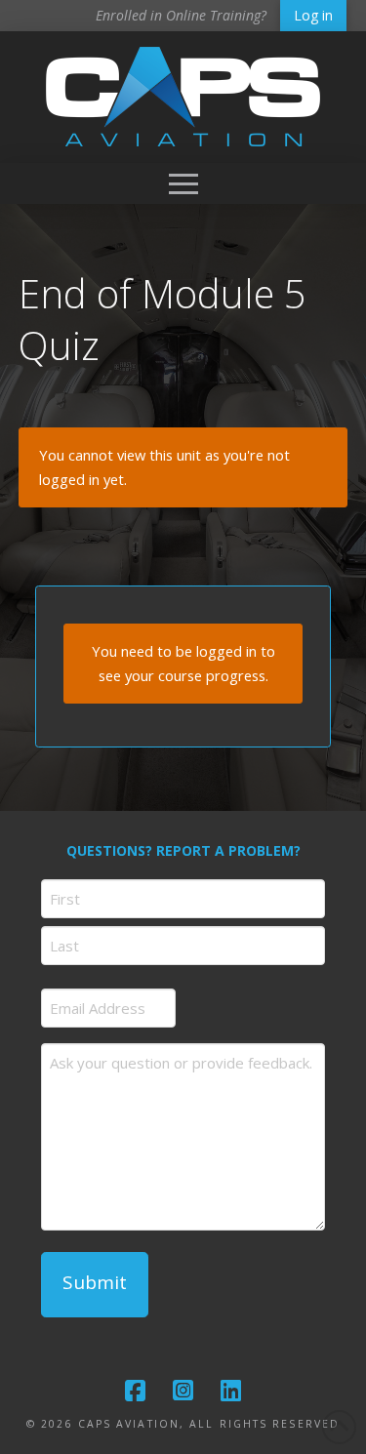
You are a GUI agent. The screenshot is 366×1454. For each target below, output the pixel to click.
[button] (183, 183)
